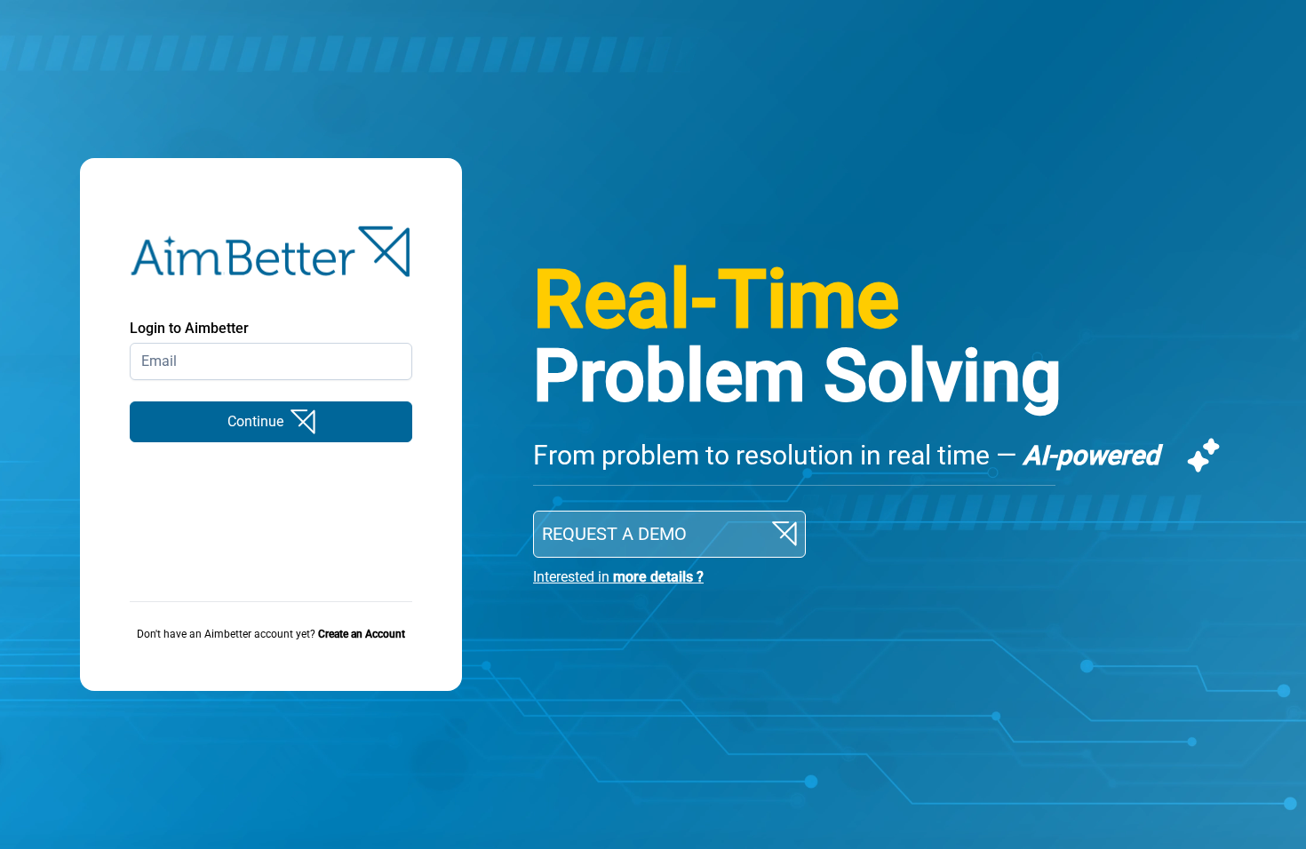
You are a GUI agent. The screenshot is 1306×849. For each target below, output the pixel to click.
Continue (255, 421)
